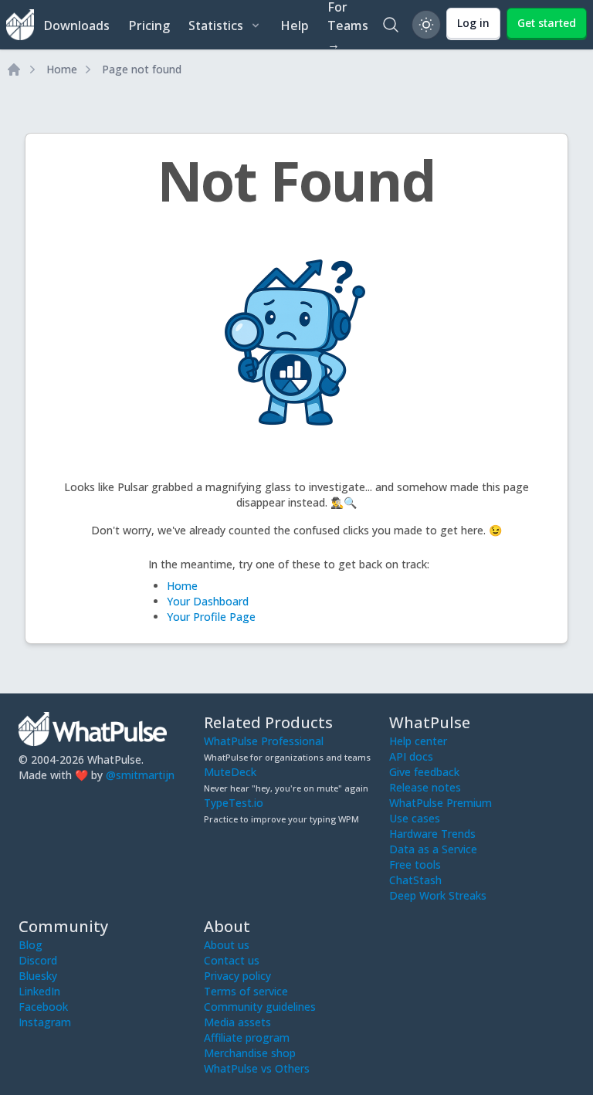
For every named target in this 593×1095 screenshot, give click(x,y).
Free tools (415, 864)
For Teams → (347, 24)
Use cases (414, 818)
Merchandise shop (250, 1053)
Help (294, 25)
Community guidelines (260, 1006)
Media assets (237, 1022)
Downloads (76, 25)
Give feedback (424, 771)
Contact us (231, 960)
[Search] (390, 24)
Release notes (425, 787)
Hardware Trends (432, 833)
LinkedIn (39, 991)
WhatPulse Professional (264, 741)
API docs (411, 756)
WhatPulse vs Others (257, 1068)
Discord (38, 960)
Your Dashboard (208, 601)
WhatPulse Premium (440, 802)
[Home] (14, 69)
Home (61, 69)
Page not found (141, 69)
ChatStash (415, 880)
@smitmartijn (140, 775)
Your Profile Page (211, 616)
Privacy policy (237, 975)
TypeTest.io (233, 802)
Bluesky (38, 975)
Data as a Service (433, 849)
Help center (418, 741)
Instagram (45, 1022)
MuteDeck (230, 771)
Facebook (43, 1006)
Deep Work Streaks (437, 895)
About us (226, 944)
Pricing (149, 25)
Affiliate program (247, 1037)
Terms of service (246, 991)
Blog (30, 944)
